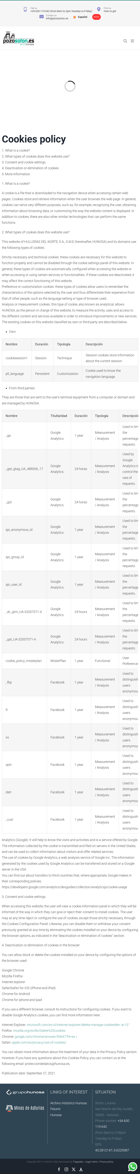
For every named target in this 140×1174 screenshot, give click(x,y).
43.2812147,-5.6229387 (112, 1150)
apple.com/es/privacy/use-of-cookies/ (39, 1042)
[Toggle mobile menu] (133, 41)
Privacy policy (106, 1161)
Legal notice (91, 1161)
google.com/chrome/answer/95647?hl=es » (46, 1036)
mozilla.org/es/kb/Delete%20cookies (39, 1030)
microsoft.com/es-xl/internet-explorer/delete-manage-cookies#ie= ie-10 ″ (78, 1025)
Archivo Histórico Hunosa (68, 1103)
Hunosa (56, 1115)
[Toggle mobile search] (125, 41)
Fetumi (55, 1109)
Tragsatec (78, 1161)
